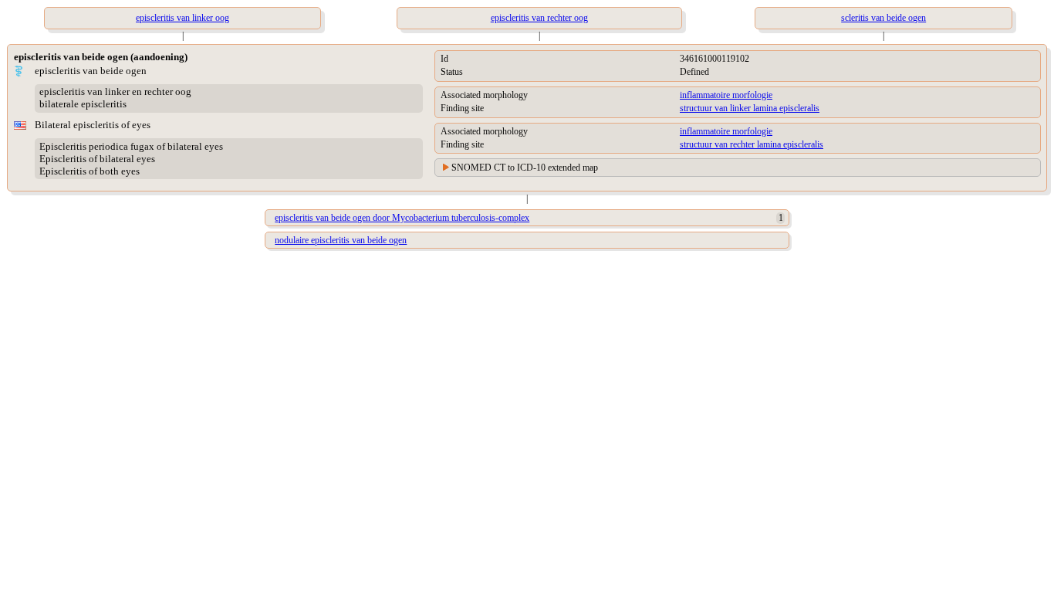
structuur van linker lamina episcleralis (749, 108)
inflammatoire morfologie (726, 95)
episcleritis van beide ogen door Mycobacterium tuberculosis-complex (402, 217)
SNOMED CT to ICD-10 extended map (524, 167)
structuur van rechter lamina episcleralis (751, 144)
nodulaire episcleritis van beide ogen (341, 240)
